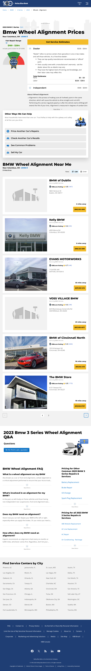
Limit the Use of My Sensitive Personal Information (22, 631)
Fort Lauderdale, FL (10, 610)
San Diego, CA (8, 589)
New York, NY (51, 578)
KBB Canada (45, 642)
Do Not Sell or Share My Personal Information (61, 626)
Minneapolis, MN (31, 610)
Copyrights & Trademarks (16, 666)
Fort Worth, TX (73, 578)
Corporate (9, 636)
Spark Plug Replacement (72, 498)
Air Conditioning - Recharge (72, 540)
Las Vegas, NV (51, 573)
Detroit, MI (28, 605)
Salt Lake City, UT (74, 594)
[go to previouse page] (86, 415)
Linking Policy (60, 666)
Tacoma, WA (72, 610)
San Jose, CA (7, 599)
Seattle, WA (72, 605)
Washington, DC (73, 599)
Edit (21, 27)
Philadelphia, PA (52, 610)
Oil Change (66, 493)
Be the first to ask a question (17, 450)
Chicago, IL (28, 594)
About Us (67, 631)
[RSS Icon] (45, 651)
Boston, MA (50, 605)
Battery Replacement (70, 482)
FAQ (8, 626)
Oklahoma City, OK (53, 599)
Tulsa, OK (49, 594)
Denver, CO (7, 605)
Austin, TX (71, 567)
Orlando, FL (29, 578)
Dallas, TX (71, 573)
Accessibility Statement (73, 666)
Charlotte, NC (51, 583)
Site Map (64, 636)
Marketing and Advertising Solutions (31, 636)
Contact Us (20, 626)
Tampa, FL (28, 583)
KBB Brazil (76, 636)
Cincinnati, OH (51, 589)
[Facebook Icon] (32, 651)
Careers (79, 631)
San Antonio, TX (73, 589)
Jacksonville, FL (30, 567)
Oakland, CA (7, 578)
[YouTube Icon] (58, 651)
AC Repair (65, 534)
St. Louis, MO (51, 567)
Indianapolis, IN (30, 599)
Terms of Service (49, 666)
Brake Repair (67, 487)
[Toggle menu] (87, 3)
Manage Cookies (53, 631)
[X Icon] (39, 651)
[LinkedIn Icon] (52, 651)
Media (53, 636)
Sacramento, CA (9, 583)
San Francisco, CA (9, 594)
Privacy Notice (34, 626)
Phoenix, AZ (7, 567)
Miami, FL (28, 573)
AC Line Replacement (69, 529)
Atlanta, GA (29, 589)
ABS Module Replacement (71, 524)
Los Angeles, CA (8, 573)
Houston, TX (72, 583)
